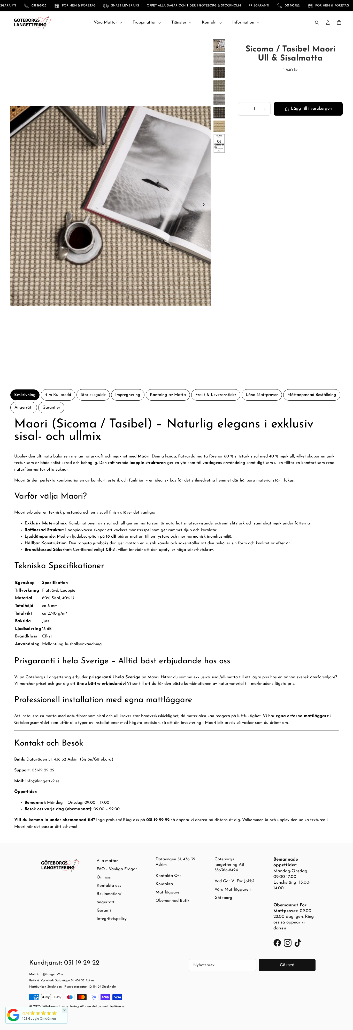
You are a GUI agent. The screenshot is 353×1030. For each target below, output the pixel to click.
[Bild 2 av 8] (219, 59)
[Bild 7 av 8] (219, 126)
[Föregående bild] (16, 206)
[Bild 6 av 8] (219, 112)
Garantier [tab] (51, 407)
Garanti (104, 910)
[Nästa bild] (205, 206)
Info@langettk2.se (42, 781)
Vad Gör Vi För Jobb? (234, 881)
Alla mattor (107, 861)
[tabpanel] (176, 624)
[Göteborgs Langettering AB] (13, 1015)
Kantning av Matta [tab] (168, 395)
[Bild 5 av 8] (219, 99)
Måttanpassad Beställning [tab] (311, 395)
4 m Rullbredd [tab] (58, 395)
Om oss (104, 877)
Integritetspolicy (112, 919)
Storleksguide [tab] (93, 395)
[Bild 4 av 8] (219, 86)
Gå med (287, 965)
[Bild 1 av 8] (219, 45)
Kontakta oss (109, 886)
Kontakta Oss (168, 876)
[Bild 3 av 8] (219, 72)
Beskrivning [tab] (25, 395)
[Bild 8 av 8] (219, 143)
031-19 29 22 (43, 770)
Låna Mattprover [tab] (262, 395)
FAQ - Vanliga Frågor (117, 869)
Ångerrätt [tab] (23, 407)
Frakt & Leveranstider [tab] (215, 395)
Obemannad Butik (172, 901)
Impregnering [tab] (127, 395)
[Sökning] (317, 22)
